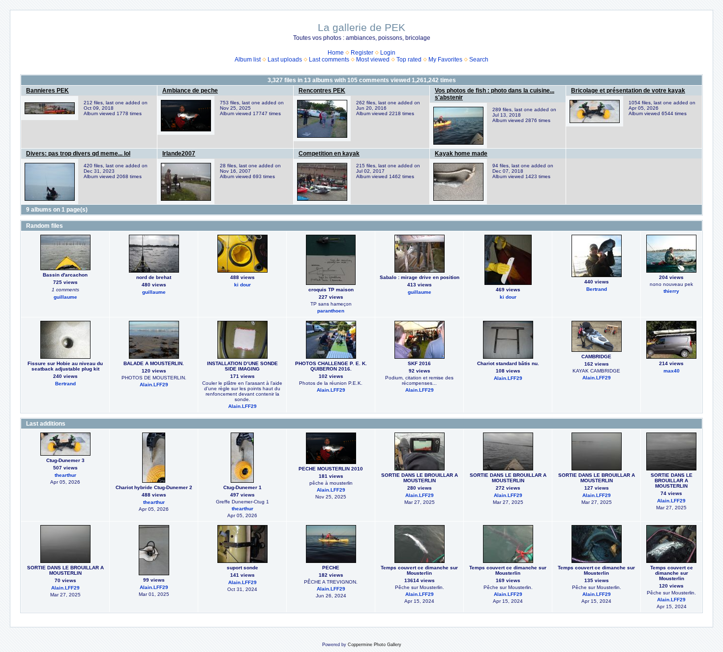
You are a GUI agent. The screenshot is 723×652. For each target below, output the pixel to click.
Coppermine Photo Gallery (374, 644)
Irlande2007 (178, 153)
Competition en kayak (329, 153)
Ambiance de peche (190, 90)
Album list (248, 59)
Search (478, 59)
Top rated (409, 59)
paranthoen (330, 310)
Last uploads (285, 59)
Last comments (329, 59)
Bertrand (596, 289)
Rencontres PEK (322, 90)
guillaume (65, 297)
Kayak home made (461, 153)
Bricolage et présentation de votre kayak (628, 90)
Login (387, 52)
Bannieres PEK (47, 90)
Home (336, 52)
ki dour (242, 284)
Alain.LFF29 (154, 384)
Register (362, 52)
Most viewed (373, 59)
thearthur (65, 475)
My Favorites (445, 59)
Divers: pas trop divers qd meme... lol (78, 153)
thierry (671, 291)
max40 (671, 370)
